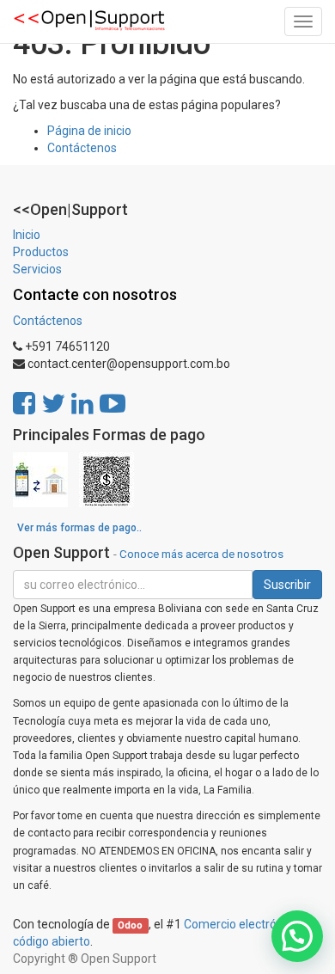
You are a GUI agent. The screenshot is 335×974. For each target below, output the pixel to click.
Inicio (26, 235)
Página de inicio (89, 131)
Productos (41, 252)
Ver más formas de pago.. (79, 528)
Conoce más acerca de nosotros (201, 554)
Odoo (130, 925)
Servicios (37, 269)
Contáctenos (82, 148)
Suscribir (287, 584)
